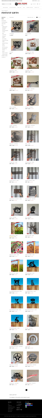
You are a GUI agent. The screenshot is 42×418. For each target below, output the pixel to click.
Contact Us (36, 7)
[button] (12, 236)
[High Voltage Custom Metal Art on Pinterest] (20, 409)
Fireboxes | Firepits (4, 37)
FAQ (8, 404)
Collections (5, 10)
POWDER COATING (30, 7)
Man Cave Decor (5, 47)
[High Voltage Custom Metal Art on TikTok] (21, 409)
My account (10, 411)
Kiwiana (3, 45)
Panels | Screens (5, 52)
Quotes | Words (4, 54)
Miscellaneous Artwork (4, 49)
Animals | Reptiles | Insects (5, 31)
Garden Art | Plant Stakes (5, 41)
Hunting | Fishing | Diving (5, 44)
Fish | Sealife (4, 38)
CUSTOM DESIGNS (12, 7)
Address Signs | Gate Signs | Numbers (4, 28)
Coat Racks (4, 34)
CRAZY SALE (19, 7)
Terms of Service (10, 408)
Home (2, 10)
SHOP (24, 7)
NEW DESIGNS (5, 7)
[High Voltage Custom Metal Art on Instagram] (17, 409)
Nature (3, 51)
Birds (3, 33)
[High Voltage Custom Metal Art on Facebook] (18, 409)
